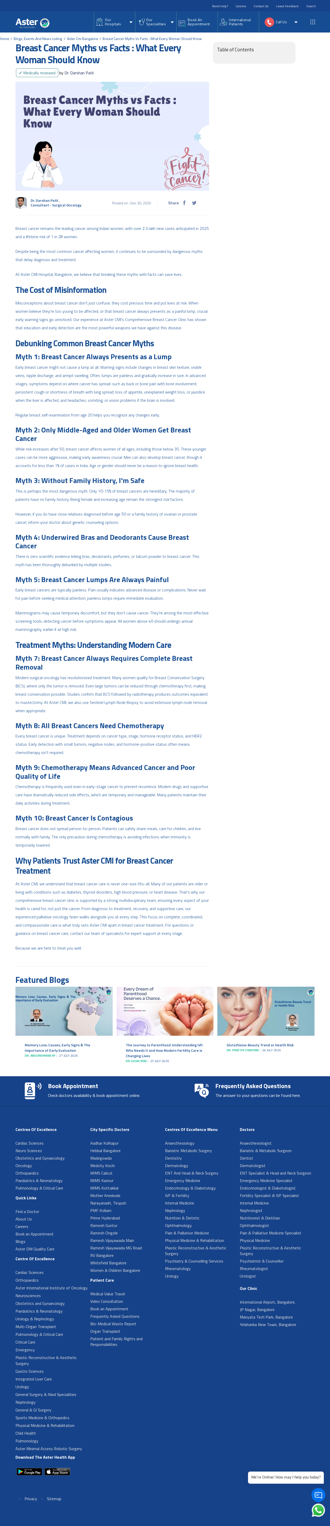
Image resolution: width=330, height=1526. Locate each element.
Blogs (20, 1241)
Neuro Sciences (28, 1150)
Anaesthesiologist (256, 1143)
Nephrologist (251, 1210)
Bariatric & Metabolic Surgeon (266, 1150)
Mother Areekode (105, 1195)
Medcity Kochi (102, 1165)
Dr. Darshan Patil (76, 73)
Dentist (246, 1158)
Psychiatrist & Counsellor (262, 1261)
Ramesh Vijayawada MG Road (116, 1248)
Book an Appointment (34, 1234)
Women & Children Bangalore (115, 1270)
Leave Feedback (287, 6)
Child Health (25, 1433)
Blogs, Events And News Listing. (38, 38)
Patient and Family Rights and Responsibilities (116, 1341)
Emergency (25, 1350)
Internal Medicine (179, 1203)
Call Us (281, 22)
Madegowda (101, 1158)
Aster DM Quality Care (34, 1249)
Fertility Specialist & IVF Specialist (269, 1195)
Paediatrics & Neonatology (39, 1180)
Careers (241, 6)
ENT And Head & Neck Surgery (191, 1173)
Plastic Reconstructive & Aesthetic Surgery (46, 1360)
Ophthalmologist (254, 1225)
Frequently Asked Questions (114, 1316)
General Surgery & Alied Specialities (45, 1394)
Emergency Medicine (182, 1180)
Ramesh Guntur (103, 1225)
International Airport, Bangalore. (267, 1302)
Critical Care (25, 1342)
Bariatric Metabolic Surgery (188, 1150)
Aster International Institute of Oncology (51, 1288)
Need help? (220, 6)
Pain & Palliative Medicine (187, 1233)
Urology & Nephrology (34, 1319)
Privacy (30, 1499)
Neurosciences (28, 1295)
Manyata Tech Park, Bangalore (266, 1317)
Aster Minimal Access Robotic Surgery (48, 1448)
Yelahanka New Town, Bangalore (268, 1324)
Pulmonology (26, 1441)
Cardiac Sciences (29, 1143)
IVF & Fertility (177, 1195)
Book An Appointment (199, 22)
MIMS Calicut (101, 1173)
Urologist (248, 1276)
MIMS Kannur (101, 1180)
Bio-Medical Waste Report (113, 1324)
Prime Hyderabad (105, 1218)
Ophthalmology (178, 1225)
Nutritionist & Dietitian (260, 1218)
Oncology (23, 1165)
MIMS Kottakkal (104, 1188)
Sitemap (54, 1499)
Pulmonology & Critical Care (39, 1188)
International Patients (240, 22)
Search (311, 6)
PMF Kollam (100, 1210)
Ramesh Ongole (104, 1233)
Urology (22, 1387)
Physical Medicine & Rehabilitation (45, 1425)
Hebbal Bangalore (105, 1150)
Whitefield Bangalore (108, 1263)
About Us (23, 1219)
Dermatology (176, 1165)
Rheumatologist (254, 1268)
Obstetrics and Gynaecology (40, 1158)
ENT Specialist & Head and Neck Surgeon (275, 1173)
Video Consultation (106, 1301)
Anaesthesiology (179, 1143)
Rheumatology (178, 1268)
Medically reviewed (37, 73)
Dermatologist (253, 1165)
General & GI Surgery (33, 1410)
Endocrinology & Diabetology (190, 1188)
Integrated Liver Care (33, 1379)
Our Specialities (156, 22)
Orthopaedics (27, 1173)
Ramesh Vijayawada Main (112, 1240)
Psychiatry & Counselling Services (194, 1261)
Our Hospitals (113, 22)
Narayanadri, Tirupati (108, 1203)
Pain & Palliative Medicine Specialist (270, 1233)
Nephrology (25, 1402)
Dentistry (173, 1158)
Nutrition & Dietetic (182, 1218)
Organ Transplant (105, 1331)
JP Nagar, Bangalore (257, 1309)
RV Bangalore (102, 1255)
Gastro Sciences (29, 1371)
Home (4, 38)
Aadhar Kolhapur (104, 1143)
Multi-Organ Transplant (35, 1326)
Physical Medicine (255, 1240)
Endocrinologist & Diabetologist (268, 1188)
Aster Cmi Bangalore (82, 38)
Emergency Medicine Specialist (266, 1180)
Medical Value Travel (107, 1294)
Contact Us (261, 6)
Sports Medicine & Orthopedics (42, 1418)
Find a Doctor (27, 1211)
